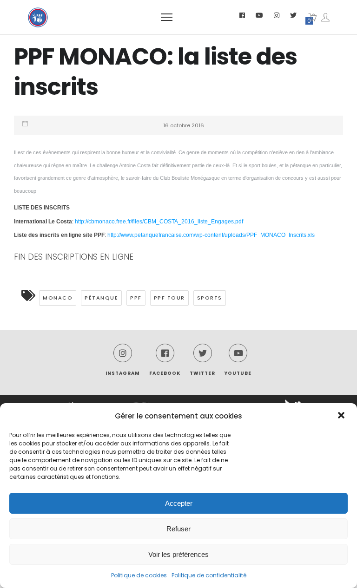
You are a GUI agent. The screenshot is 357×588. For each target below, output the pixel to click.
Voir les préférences (178, 554)
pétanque (101, 297)
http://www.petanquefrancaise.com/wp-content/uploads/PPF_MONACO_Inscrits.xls (211, 235)
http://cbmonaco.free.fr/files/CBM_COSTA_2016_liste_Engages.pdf (159, 221)
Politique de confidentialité (209, 575)
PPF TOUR (169, 297)
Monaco (58, 297)
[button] (342, 416)
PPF (136, 297)
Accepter (178, 503)
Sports (209, 297)
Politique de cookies (139, 575)
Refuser (178, 529)
